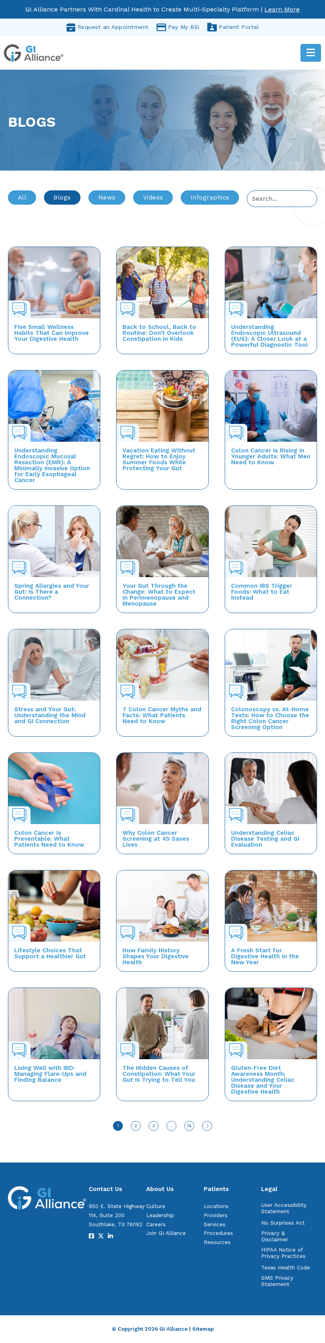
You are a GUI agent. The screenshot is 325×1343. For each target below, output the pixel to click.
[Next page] (207, 1126)
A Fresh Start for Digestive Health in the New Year (265, 956)
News (107, 197)
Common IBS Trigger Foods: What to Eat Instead (261, 591)
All (22, 197)
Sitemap (203, 1329)
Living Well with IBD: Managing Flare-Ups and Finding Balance (50, 1073)
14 (189, 1125)
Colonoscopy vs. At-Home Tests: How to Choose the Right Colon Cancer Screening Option (270, 718)
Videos (153, 197)
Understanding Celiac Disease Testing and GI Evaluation (265, 838)
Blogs (62, 197)
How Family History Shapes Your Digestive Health (155, 956)
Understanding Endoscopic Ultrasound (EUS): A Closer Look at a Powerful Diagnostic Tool (269, 335)
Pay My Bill (184, 27)
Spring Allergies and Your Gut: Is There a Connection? (51, 591)
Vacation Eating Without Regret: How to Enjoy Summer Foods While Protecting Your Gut (158, 459)
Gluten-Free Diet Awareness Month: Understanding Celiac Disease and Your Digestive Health (262, 1079)
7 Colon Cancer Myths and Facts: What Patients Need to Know (161, 715)
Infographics (210, 197)
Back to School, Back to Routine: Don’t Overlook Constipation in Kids (159, 332)
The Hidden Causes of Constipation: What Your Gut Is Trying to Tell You (158, 1073)
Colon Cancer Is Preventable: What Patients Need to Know (49, 838)
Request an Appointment (113, 27)
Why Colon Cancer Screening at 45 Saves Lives (155, 838)
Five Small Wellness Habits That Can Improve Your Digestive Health (51, 332)
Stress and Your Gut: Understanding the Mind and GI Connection (50, 715)
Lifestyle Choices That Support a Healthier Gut (50, 953)
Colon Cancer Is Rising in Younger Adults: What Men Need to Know (270, 456)
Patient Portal (239, 27)
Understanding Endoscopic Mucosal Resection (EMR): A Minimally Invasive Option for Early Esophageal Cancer (52, 465)
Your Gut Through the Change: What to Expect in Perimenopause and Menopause (158, 594)
